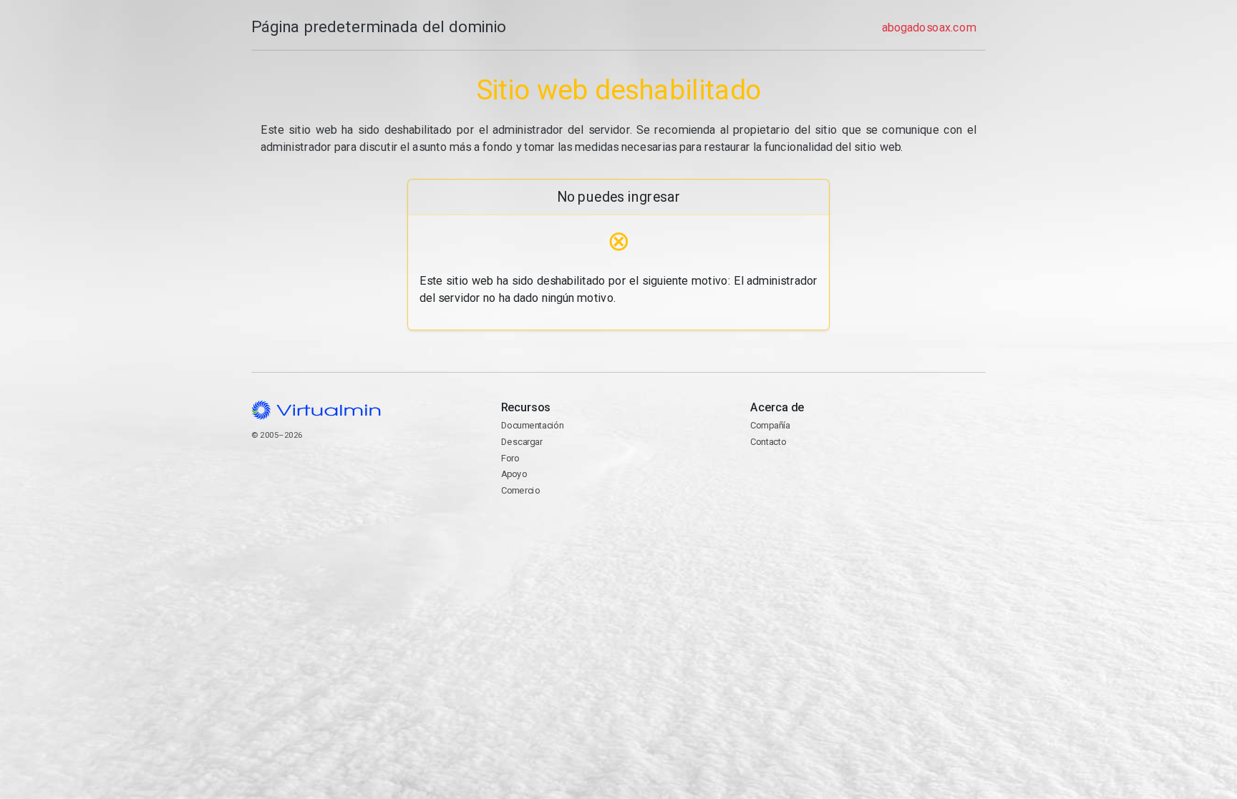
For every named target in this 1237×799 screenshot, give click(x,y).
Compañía (770, 425)
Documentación (532, 425)
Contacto (805, 481)
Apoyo (514, 474)
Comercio (520, 490)
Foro (510, 458)
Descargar (522, 441)
